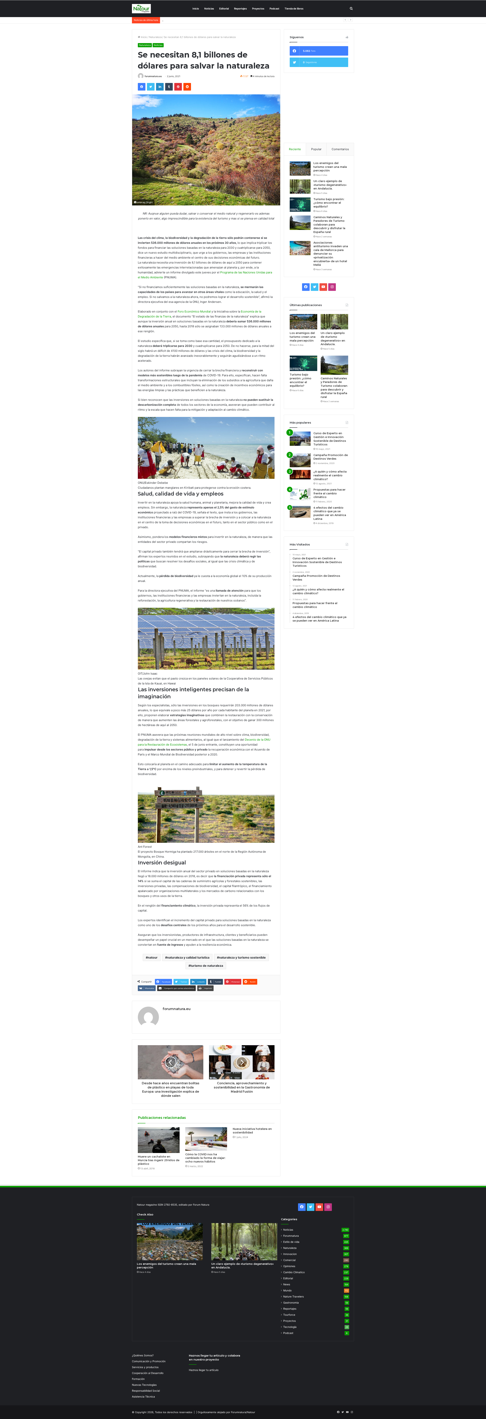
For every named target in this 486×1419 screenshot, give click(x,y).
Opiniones (289, 1266)
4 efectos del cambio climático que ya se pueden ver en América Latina (329, 513)
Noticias (209, 8)
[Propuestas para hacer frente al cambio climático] (300, 494)
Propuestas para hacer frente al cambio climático (329, 493)
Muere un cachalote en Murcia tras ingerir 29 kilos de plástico (158, 1160)
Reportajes (240, 8)
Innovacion (290, 1254)
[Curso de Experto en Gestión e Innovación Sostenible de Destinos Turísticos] (300, 439)
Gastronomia (291, 1302)
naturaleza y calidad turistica (188, 957)
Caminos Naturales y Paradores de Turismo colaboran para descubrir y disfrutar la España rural (329, 224)
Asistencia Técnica (143, 1396)
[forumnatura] (141, 8)
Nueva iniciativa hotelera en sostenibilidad (252, 1130)
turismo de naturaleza (206, 966)
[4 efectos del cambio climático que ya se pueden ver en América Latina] (300, 512)
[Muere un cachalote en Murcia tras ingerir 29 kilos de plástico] (159, 1140)
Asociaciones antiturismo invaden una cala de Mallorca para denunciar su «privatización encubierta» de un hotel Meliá (330, 254)
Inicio (196, 8)
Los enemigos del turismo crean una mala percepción (330, 166)
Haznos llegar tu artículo (204, 1370)
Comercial (289, 1260)
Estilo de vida (291, 1241)
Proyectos (258, 8)
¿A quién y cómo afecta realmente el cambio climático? (330, 475)
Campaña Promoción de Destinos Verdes (330, 457)
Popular (316, 149)
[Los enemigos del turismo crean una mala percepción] (300, 168)
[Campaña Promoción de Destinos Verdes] (300, 460)
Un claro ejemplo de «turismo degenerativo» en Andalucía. (329, 184)
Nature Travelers (293, 1296)
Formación (138, 1378)
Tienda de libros (294, 8)
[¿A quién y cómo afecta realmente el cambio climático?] (300, 474)
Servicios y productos (145, 1367)
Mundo (287, 1290)
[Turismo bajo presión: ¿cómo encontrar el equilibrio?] (300, 204)
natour (153, 957)
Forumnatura (291, 1235)
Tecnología (290, 1326)
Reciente (295, 149)
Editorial (224, 8)
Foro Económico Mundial (194, 311)
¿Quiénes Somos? (143, 1355)
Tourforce (289, 1314)
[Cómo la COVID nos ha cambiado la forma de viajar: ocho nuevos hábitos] (206, 1139)
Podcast (274, 8)
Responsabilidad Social (146, 1390)
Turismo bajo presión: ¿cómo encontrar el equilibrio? (328, 202)
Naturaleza (155, 37)
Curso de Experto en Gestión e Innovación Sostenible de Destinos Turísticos (329, 439)
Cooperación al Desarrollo (147, 1373)
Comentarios (340, 149)
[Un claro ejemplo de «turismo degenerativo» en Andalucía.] (300, 186)
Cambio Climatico (294, 1272)
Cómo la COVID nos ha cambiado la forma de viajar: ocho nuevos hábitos (205, 1158)
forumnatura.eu (153, 76)
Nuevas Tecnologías (144, 1384)
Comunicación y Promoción (149, 1361)
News (286, 1284)
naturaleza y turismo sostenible (242, 957)
